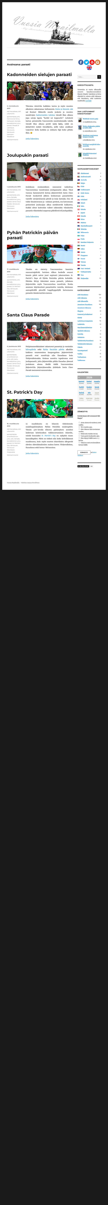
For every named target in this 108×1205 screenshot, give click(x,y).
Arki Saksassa (82, 298)
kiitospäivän (31, 349)
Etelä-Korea (85, 193)
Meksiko (84, 229)
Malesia (83, 223)
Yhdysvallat (11, 452)
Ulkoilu (80, 347)
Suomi (83, 259)
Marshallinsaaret (86, 226)
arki (18, 116)
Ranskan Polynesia (87, 242)
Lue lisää (88, 101)
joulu (9, 197)
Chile (82, 186)
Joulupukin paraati (27, 155)
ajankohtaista (11, 116)
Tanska (83, 265)
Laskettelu (81, 324)
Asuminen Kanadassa (85, 305)
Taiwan (83, 262)
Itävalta (83, 209)
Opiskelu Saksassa (84, 331)
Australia (84, 180)
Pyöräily (80, 334)
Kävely (80, 318)
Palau (82, 236)
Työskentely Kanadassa (85, 341)
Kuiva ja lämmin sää (64, 109)
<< (79, 377)
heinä (81, 393)
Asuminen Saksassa (84, 308)
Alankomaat (85, 173)
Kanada (17, 121)
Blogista (80, 311)
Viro (82, 275)
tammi (81, 382)
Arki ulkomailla (83, 301)
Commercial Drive (13, 119)
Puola (82, 239)
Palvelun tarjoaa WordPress (30, 483)
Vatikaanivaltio (86, 272)
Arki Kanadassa (12, 111)
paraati (9, 125)
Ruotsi (83, 246)
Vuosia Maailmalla (13, 483)
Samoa (83, 252)
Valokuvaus (81, 360)
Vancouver (10, 130)
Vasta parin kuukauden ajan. (90, 436)
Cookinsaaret (85, 190)
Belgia (83, 183)
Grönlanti (84, 200)
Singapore (84, 255)
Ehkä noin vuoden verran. (89, 434)
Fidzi (82, 196)
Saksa (83, 249)
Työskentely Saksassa (85, 344)
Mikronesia (85, 232)
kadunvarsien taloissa (45, 115)
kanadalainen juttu (13, 123)
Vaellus (80, 354)
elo (89, 393)
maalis (97, 382)
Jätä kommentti (12, 139)
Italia (82, 206)
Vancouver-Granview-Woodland (11, 134)
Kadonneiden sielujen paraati (39, 74)
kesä (97, 387)
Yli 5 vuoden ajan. (86, 427)
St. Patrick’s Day (24, 392)
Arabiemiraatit (86, 177)
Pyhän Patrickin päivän (53, 349)
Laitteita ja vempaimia (85, 321)
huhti (81, 387)
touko (89, 387)
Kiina (82, 219)
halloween (10, 121)
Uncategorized (82, 350)
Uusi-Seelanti (85, 269)
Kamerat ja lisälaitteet (85, 314)
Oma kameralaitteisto (85, 327)
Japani (83, 213)
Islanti (83, 203)
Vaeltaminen (82, 357)
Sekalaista (81, 337)
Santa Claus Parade (28, 314)
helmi (89, 382)
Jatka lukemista (32, 139)
